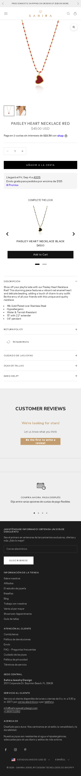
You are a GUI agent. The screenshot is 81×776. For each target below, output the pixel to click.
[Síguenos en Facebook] (6, 749)
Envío (7, 644)
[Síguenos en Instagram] (15, 749)
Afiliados (8, 583)
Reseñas (8, 593)
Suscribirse (18, 560)
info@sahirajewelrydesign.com (20, 708)
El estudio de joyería (15, 588)
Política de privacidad (16, 659)
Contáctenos (11, 634)
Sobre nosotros (12, 578)
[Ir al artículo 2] (21, 111)
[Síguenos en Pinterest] (25, 749)
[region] (40, 493)
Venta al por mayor (14, 608)
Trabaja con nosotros (15, 603)
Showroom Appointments (18, 613)
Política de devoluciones (17, 639)
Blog (6, 598)
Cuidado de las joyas (15, 654)
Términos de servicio (15, 664)
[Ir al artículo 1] (9, 111)
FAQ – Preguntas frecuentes (20, 649)
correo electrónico (28, 701)
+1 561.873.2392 (12, 711)
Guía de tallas (11, 618)
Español (60, 759)
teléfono (49, 701)
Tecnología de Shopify (59, 767)
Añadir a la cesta (40, 165)
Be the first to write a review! (40, 441)
